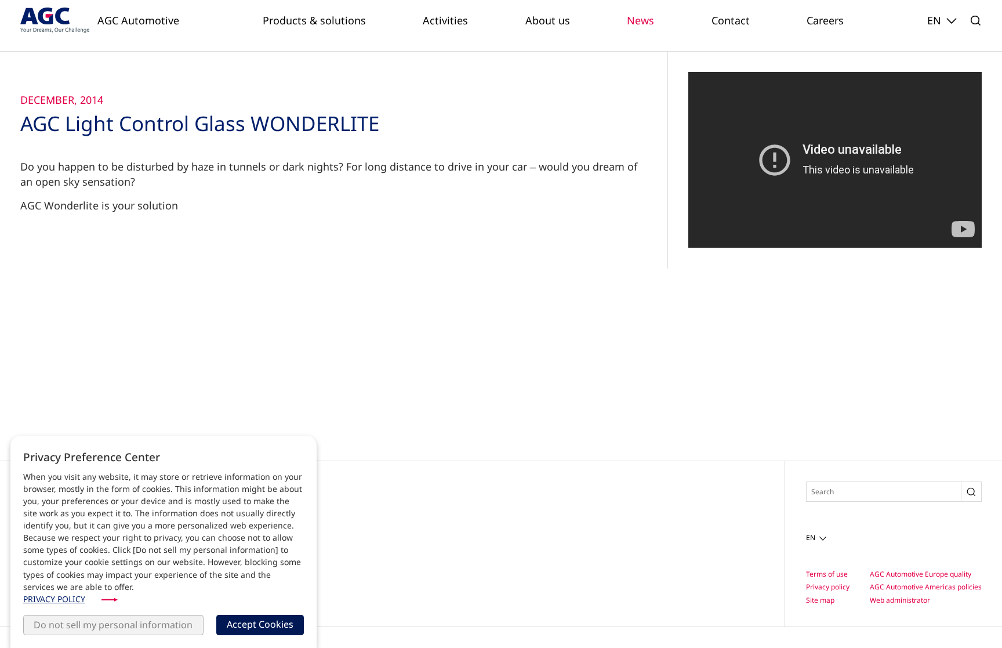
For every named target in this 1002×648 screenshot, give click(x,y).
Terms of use (827, 574)
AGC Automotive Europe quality (920, 574)
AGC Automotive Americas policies (926, 587)
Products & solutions (314, 20)
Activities (445, 20)
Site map (820, 600)
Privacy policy (827, 587)
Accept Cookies (260, 624)
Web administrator (900, 600)
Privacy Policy (54, 598)
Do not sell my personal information (113, 624)
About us (547, 20)
